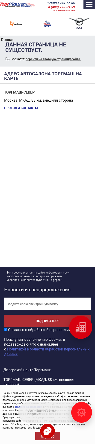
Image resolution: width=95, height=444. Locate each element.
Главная (7, 39)
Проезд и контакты (21, 107)
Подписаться (47, 321)
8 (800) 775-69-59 (61, 7)
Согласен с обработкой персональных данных (48, 329)
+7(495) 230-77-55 (61, 2)
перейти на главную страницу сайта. (53, 59)
